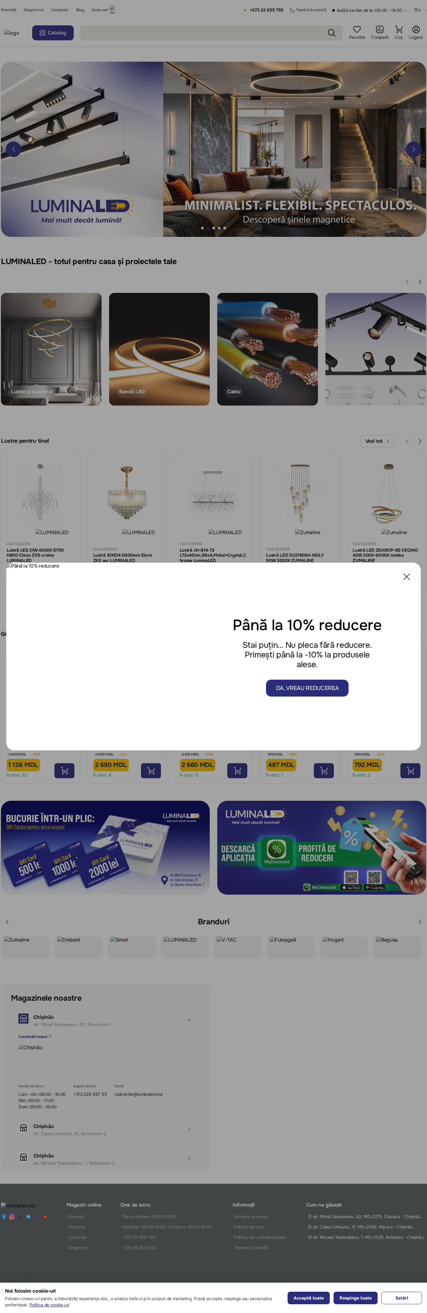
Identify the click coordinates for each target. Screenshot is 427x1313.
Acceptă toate (309, 1298)
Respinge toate (355, 1298)
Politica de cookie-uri (49, 1305)
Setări (401, 1298)
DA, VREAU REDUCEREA (307, 688)
